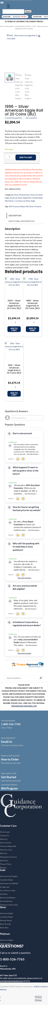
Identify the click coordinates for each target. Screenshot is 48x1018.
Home (2, 26)
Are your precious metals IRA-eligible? (25, 587)
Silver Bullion (9, 26)
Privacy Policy (5, 864)
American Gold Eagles (8, 876)
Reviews (3, 867)
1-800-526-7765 (12, 959)
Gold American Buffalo (9, 883)
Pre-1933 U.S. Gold (7, 890)
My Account (5, 832)
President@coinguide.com (24, 706)
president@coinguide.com (11, 981)
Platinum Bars (5, 944)
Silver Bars (4, 927)
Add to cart (25, 157)
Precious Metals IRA (8, 846)
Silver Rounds (5, 924)
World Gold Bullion (7, 898)
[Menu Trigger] (2, 2)
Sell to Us (3, 853)
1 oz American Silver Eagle (24, 201)
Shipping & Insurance (8, 857)
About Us (3, 839)
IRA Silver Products (33, 206)
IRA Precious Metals (17, 206)
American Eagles (6, 913)
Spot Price (4, 860)
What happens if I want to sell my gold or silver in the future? (25, 470)
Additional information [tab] (21, 221)
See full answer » (33, 454)
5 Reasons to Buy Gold (9, 905)
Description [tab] (15, 215)
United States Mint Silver (23, 26)
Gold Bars (4, 894)
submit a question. (21, 952)
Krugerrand (4, 887)
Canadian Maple (6, 880)
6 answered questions (13, 118)
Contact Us (4, 835)
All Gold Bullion (6, 901)
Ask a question (31, 118)
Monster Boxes (6, 920)
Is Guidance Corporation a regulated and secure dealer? (27, 624)
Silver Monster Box (21, 195)
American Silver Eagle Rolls (20, 198)
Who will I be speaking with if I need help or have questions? (26, 546)
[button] (39, 36)
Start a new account (22, 433)
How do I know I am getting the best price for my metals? (26, 509)
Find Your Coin (6, 850)
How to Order (5, 843)
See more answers (24, 578)
